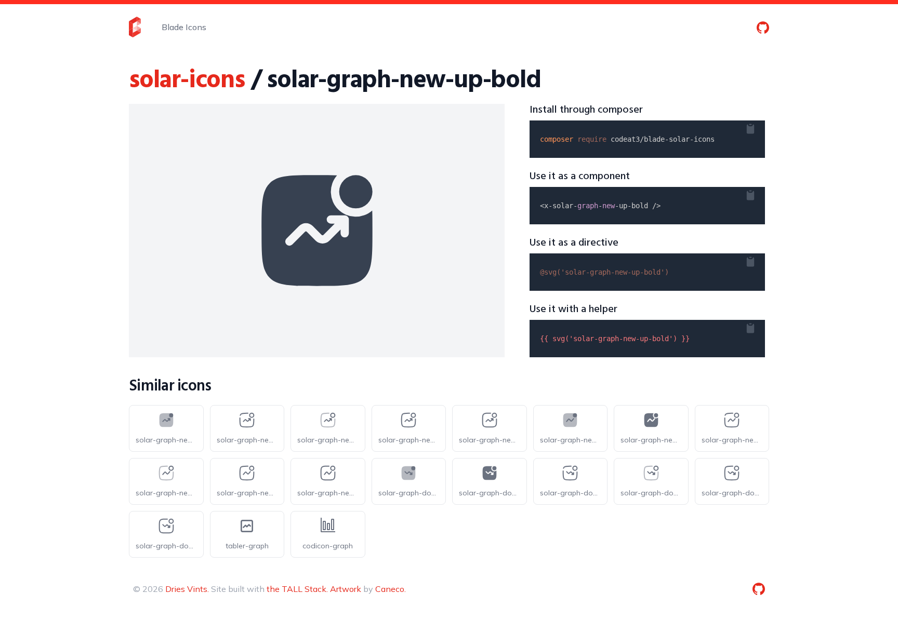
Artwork (345, 589)
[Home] (135, 27)
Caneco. (390, 589)
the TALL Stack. (297, 589)
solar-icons (187, 81)
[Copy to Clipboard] (758, 126)
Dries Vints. (187, 589)
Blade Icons (184, 27)
